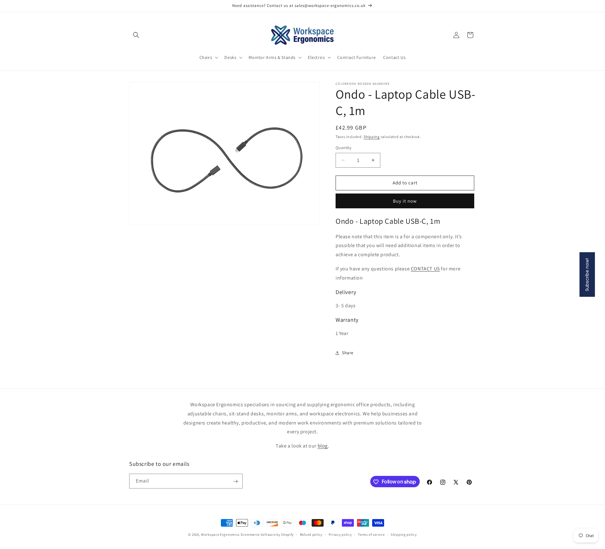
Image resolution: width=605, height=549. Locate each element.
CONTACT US (425, 268)
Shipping (372, 136)
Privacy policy (340, 534)
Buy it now (405, 201)
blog (323, 445)
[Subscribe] (235, 481)
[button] (136, 35)
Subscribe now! (587, 274)
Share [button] (348, 352)
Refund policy (311, 534)
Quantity (343, 147)
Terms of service (371, 534)
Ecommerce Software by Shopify (267, 534)
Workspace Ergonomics (220, 534)
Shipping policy (404, 534)
